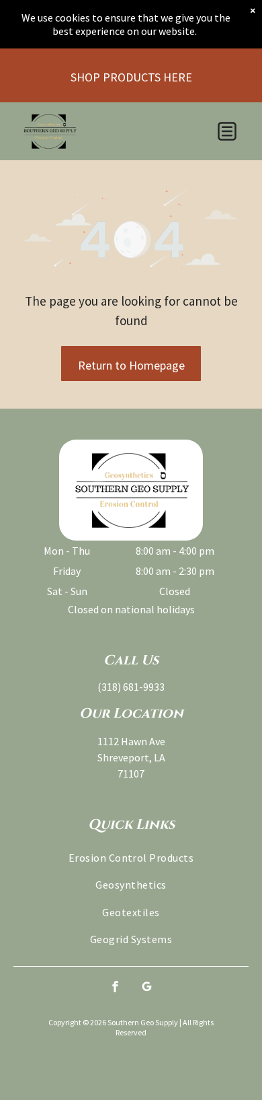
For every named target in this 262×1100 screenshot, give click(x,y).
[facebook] (115, 987)
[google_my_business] (147, 987)
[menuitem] (131, 857)
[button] (227, 131)
